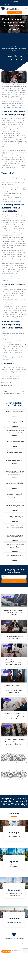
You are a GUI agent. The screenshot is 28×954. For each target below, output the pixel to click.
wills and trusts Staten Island (17, 769)
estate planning (6, 369)
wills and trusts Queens (10, 769)
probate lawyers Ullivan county (5, 760)
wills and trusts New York (22, 768)
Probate (12, 383)
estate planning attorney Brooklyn (11, 774)
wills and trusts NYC (3, 769)
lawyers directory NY (21, 762)
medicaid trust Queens (17, 752)
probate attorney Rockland (7, 756)
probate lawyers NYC (7, 759)
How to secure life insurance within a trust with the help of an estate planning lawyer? (15, 546)
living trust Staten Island (8, 751)
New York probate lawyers (15, 753)
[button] (26, 8)
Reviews (18, 943)
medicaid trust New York (4, 752)
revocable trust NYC (8, 763)
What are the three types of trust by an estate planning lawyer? (14, 451)
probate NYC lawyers (10, 761)
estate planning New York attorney (18, 773)
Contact (25, 943)
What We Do (11, 943)
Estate (5, 383)
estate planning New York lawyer (21, 774)
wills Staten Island (12, 771)
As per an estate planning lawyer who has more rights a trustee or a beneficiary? (15, 483)
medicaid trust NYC (11, 752)
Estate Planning (7, 386)
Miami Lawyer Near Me (9, 770)
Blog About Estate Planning (12, 46)
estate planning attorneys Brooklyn (17, 772)
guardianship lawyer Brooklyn (17, 777)
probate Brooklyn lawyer (15, 757)
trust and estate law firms (8, 772)
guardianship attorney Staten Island (8, 777)
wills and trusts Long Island (15, 768)
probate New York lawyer (21, 760)
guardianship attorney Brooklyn (15, 775)
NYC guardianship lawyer (23, 753)
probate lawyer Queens (19, 758)
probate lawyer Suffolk (21, 759)
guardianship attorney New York (7, 776)
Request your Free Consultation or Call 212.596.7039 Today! (14, 801)
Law (8, 383)
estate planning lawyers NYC (19, 771)
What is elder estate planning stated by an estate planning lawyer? (15, 506)
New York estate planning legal (7, 753)
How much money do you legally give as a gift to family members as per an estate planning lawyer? (15, 473)
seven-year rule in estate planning (14, 107)
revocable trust (20, 763)
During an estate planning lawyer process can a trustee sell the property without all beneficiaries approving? (14, 495)
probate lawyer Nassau (12, 758)
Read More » (15, 416)
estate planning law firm (12, 9)
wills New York (7, 771)
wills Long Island (3, 771)
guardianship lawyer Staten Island (10, 779)
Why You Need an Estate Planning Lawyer (15, 421)
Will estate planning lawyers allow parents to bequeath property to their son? (14, 462)
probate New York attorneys (14, 760)
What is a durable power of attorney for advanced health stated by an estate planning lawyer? (15, 516)
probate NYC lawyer (4, 761)
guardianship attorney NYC (16, 776)
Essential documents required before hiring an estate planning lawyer (15, 431)
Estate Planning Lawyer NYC (19, 778)
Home (4, 46)
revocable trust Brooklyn (6, 762)
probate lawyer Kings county (23, 757)
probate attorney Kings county (14, 754)
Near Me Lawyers (21, 779)
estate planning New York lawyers (5, 775)
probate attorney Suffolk (14, 756)
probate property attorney (17, 761)
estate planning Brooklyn (9, 773)
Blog (21, 943)
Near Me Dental (17, 779)
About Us (3, 943)
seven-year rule (20, 383)
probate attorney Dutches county (5, 754)
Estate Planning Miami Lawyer (22, 770)
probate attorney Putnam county (16, 755)
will (2, 143)
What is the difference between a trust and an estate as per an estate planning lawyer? (15, 441)
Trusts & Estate (12, 8)
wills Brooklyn (23, 769)
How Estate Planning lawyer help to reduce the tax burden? (15, 412)
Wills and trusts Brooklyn (7, 768)
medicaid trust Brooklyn (14, 751)
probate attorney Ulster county (7, 757)
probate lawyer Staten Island (14, 759)
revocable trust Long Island (14, 762)
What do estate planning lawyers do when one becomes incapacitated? (15, 526)
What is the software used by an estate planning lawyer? (15, 556)
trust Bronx (24, 763)
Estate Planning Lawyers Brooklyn (14, 938)
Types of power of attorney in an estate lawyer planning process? (15, 536)
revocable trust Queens (14, 763)
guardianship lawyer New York (10, 778)
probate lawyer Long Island (4, 758)
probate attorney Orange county (6, 755)
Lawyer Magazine (15, 770)
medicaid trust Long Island (22, 751)
